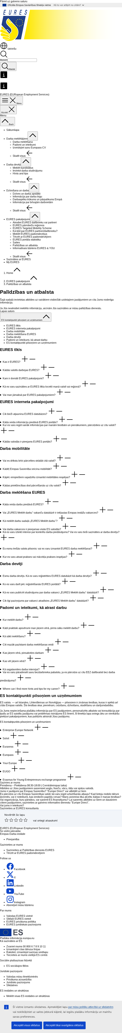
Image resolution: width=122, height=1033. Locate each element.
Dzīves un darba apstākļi (27, 193)
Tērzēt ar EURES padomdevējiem (32, 236)
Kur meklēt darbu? (13, 619)
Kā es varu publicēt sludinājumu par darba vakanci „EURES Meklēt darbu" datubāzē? (51, 592)
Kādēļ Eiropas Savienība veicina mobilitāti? (27, 469)
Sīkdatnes (12, 985)
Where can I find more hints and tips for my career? (31, 688)
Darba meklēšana (23, 142)
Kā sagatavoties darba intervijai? (21, 669)
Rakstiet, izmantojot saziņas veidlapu (27, 952)
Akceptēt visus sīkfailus (27, 1025)
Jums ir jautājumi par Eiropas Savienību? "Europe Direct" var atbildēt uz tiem (43, 791)
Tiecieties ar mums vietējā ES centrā (26, 955)
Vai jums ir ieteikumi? (12, 805)
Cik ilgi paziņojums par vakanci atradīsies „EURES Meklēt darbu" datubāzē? (46, 600)
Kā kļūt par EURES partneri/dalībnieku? (35, 231)
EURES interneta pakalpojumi (23, 328)
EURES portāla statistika (27, 239)
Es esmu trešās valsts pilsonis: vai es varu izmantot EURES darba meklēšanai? (48, 548)
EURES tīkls (13, 325)
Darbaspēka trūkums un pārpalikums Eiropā (37, 199)
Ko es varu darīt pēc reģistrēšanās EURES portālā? (32, 584)
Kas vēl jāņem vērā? (14, 661)
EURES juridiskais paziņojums (23, 924)
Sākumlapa (12, 130)
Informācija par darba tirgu (27, 196)
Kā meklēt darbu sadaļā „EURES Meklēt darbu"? (30, 521)
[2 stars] (9, 820)
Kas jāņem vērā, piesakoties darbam (23, 653)
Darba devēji (13, 164)
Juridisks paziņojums (18, 982)
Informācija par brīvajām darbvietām (33, 202)
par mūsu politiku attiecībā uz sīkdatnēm (90, 1007)
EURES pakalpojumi (18, 219)
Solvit (6, 738)
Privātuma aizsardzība (18, 979)
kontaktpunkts (12, 722)
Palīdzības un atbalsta (25, 245)
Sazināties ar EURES (18, 259)
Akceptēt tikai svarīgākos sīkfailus (64, 1025)
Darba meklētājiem (17, 138)
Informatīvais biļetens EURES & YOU (34, 248)
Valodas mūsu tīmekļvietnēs (22, 976)
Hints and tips (20, 173)
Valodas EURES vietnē (19, 916)
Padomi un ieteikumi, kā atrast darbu (26, 340)
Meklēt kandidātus (23, 167)
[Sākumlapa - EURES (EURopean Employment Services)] (61, 40)
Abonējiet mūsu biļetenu (20, 905)
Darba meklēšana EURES (21, 334)
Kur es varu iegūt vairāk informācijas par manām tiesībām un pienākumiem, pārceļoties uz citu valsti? (59, 425)
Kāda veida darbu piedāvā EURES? (23, 504)
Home (9, 273)
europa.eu (28, 938)
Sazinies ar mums (10, 782)
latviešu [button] (12, 48)
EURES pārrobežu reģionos (28, 225)
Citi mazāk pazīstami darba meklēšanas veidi (28, 644)
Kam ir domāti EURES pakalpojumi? (23, 378)
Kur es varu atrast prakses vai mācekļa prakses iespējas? (35, 557)
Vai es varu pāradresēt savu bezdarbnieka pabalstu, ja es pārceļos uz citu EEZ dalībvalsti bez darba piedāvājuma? (57, 676)
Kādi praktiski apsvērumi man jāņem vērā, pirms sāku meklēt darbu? (41, 628)
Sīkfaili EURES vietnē (18, 918)
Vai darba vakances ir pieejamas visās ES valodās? (32, 529)
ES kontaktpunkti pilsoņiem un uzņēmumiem (31, 342)
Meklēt (3, 60)
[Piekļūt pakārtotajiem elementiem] (33, 136)
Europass (8, 755)
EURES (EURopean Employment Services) (24, 828)
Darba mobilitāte (15, 331)
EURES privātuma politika (21, 921)
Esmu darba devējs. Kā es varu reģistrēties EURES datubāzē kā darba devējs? (47, 576)
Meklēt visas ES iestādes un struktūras (28, 996)
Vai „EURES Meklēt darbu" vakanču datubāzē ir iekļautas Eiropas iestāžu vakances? (51, 512)
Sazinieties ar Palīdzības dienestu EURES (30, 850)
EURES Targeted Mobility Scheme (32, 228)
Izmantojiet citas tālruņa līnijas (23, 949)
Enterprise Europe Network (18, 730)
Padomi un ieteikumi (24, 144)
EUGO (7, 771)
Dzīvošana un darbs (17, 190)
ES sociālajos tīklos (17, 965)
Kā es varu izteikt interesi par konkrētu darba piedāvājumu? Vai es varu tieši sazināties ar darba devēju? (61, 532)
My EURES (12, 262)
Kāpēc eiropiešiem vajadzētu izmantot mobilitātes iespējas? (37, 477)
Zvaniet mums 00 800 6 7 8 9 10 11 (26, 946)
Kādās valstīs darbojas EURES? (21, 370)
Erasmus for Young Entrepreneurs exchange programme (35, 779)
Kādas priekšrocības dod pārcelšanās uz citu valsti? (32, 485)
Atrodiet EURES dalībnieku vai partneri (35, 222)
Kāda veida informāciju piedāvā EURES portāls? (30, 422)
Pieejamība (12, 839)
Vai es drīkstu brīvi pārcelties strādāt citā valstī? (29, 460)
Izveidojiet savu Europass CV (29, 147)
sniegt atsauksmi (47, 820)
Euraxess (8, 746)
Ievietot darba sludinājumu (27, 170)
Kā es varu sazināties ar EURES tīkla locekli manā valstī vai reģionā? (42, 386)
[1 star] (6, 820)
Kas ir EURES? (12, 361)
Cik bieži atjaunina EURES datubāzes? (25, 414)
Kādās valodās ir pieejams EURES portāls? (28, 441)
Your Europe (10, 763)
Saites (16, 242)
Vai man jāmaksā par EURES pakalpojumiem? (29, 395)
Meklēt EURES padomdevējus (30, 234)
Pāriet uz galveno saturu (13, 1)
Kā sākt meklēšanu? (14, 636)
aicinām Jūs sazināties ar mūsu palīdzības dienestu (72, 308)
